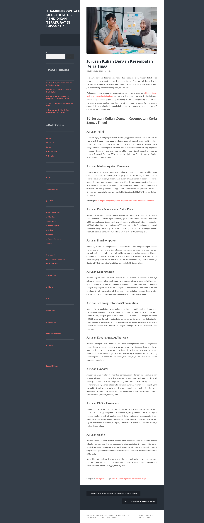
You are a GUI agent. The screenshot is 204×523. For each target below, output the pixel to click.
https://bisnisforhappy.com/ (56, 259)
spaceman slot (51, 275)
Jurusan (49, 138)
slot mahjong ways (52, 189)
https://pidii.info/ (52, 264)
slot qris (49, 243)
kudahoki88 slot (52, 366)
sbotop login (50, 345)
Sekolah (49, 147)
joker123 (49, 201)
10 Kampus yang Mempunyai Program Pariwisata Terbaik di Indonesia (125, 200)
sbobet (48, 177)
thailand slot (50, 255)
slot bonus (49, 287)
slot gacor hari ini (52, 322)
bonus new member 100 (54, 334)
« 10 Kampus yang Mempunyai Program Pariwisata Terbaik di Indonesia (113, 493)
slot (47, 299)
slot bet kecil (50, 310)
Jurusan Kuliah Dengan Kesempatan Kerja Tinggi (129, 479)
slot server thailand (53, 212)
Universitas (50, 156)
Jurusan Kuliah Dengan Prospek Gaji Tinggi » (139, 501)
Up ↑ (148, 517)
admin (108, 71)
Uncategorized (51, 151)
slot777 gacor (51, 221)
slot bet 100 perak (52, 226)
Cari (48, 53)
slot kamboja (50, 217)
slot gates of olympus (53, 239)
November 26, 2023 (94, 71)
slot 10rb (49, 230)
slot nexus (49, 234)
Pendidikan (50, 142)
